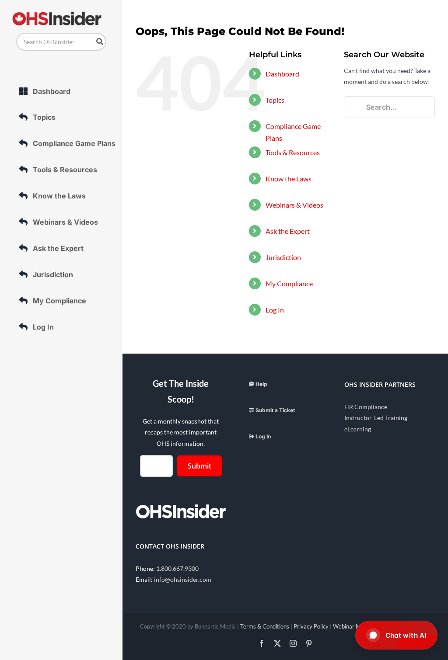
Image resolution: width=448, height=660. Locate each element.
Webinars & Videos (294, 205)
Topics (275, 100)
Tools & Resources (293, 152)
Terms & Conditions (264, 626)
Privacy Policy (311, 626)
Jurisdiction (283, 257)
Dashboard (282, 73)
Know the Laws (289, 178)
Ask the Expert (288, 231)
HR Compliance (365, 406)
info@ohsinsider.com (182, 579)
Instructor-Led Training (375, 417)
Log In (275, 310)
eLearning (357, 429)
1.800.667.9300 (177, 568)
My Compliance (289, 283)
